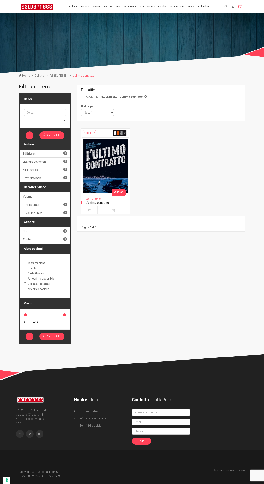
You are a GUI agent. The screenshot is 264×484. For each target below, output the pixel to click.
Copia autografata (39, 283)
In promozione (36, 262)
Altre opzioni (33, 249)
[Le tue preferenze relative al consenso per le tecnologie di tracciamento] (6, 480)
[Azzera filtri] (29, 135)
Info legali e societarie (92, 418)
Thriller (44, 239)
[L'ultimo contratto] (105, 172)
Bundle (162, 6)
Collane (73, 6)
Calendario (204, 6)
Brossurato (46, 204)
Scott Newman (44, 178)
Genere (96, 6)
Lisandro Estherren (44, 161)
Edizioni (85, 6)
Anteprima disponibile (41, 278)
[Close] (145, 96)
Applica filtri (53, 135)
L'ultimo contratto (97, 202)
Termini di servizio (90, 425)
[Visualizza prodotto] (114, 210)
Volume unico (46, 213)
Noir (44, 231)
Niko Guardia (44, 169)
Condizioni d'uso (89, 411)
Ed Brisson (44, 153)
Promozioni (130, 6)
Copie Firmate (176, 6)
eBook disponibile (38, 289)
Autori (118, 6)
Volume (27, 196)
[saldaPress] (37, 6)
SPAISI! (191, 6)
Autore (29, 144)
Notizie (108, 6)
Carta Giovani (147, 6)
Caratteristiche (35, 187)
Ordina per (88, 106)
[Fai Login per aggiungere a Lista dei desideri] (89, 210)
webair (242, 470)
